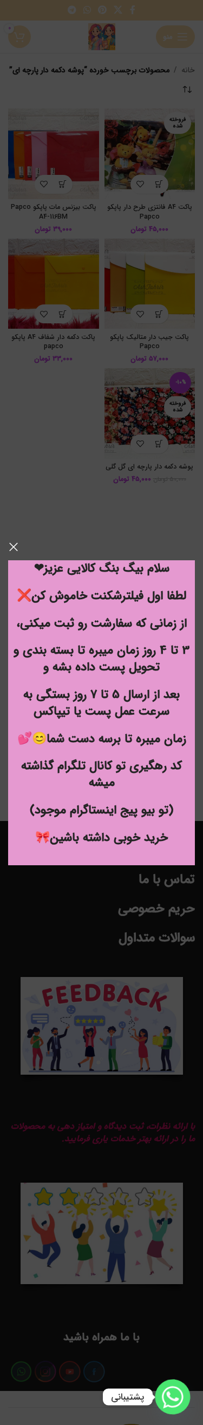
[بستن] (13, 546)
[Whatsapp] (172, 1397)
